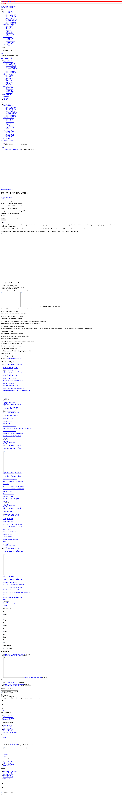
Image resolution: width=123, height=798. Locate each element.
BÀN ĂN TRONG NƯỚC (11, 15)
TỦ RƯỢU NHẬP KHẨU (11, 23)
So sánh (2, 198)
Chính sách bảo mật (7, 731)
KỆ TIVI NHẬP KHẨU (11, 21)
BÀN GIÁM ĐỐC (9, 26)
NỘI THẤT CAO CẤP (8, 11)
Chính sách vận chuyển (8, 729)
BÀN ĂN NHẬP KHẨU (11, 14)
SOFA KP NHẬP (9, 43)
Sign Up (16, 691)
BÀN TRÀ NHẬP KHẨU (11, 16)
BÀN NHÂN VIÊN (10, 29)
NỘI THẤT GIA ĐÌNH (8, 12)
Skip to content (12, 6)
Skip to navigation (4, 6)
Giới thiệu (5, 738)
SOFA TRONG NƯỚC (13, 745)
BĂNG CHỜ (8, 30)
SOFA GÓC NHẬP (10, 42)
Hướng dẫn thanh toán (8, 726)
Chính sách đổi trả (7, 728)
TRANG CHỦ (6, 97)
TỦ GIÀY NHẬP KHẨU (11, 22)
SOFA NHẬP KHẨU (7, 37)
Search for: (3, 47)
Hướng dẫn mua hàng (8, 725)
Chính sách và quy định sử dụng (10, 732)
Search (5, 143)
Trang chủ (3, 150)
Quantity (2, 218)
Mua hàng (3, 219)
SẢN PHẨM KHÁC (7, 45)
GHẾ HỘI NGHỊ (9, 33)
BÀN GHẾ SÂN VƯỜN (11, 18)
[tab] (62, 222)
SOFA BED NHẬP (10, 38)
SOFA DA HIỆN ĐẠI (10, 41)
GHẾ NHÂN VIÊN (10, 34)
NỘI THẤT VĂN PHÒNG (8, 25)
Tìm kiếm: (5, 144)
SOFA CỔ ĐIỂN (9, 39)
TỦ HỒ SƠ (8, 35)
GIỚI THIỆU (5, 98)
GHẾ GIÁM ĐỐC (9, 31)
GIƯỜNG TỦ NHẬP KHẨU (12, 19)
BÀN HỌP (8, 27)
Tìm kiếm (24, 144)
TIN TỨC (5, 99)
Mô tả (4, 222)
